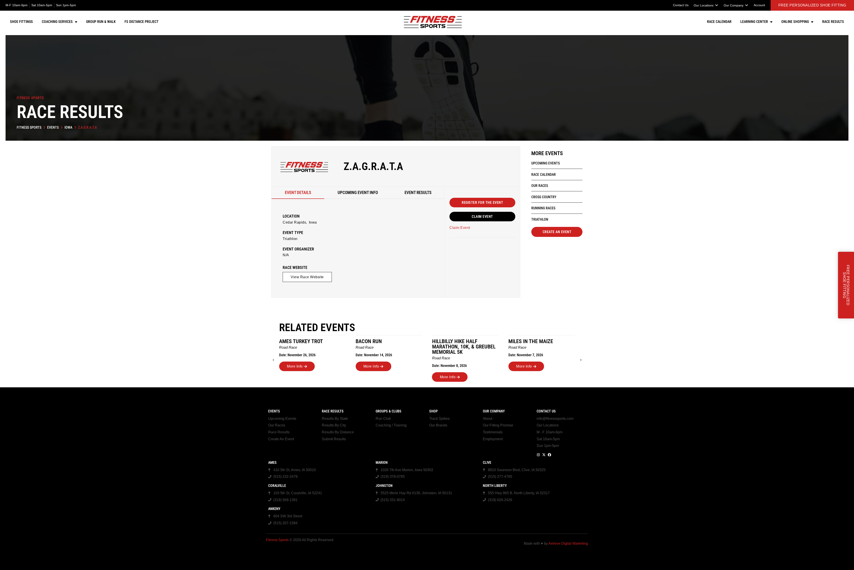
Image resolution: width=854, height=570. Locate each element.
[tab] (298, 193)
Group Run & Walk (101, 22)
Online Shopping (795, 22)
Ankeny (274, 509)
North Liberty (495, 486)
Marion (382, 462)
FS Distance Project (142, 22)
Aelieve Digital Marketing (568, 543)
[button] (706, 5)
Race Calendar (719, 22)
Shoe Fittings (21, 22)
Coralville (277, 486)
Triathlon (290, 239)
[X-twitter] (544, 454)
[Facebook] (549, 454)
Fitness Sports (29, 127)
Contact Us (546, 411)
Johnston (384, 486)
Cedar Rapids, (295, 222)
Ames (272, 462)
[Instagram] (538, 454)
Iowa (68, 127)
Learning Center (754, 22)
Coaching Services (57, 22)
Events (53, 127)
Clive (487, 462)
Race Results (833, 22)
